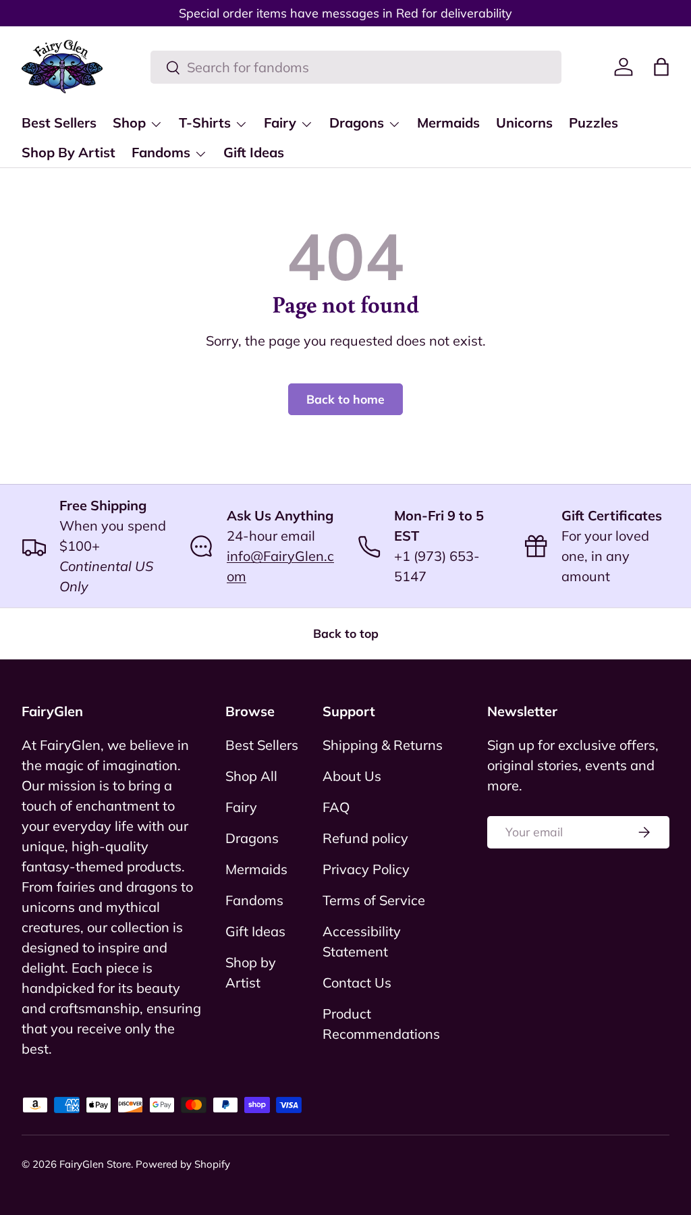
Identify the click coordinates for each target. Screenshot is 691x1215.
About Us (352, 775)
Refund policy (365, 838)
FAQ (336, 807)
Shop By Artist (68, 152)
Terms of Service (374, 900)
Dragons (252, 838)
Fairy (241, 807)
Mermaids (448, 122)
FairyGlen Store (95, 1164)
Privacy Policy (366, 869)
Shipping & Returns (383, 744)
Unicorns (524, 122)
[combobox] (355, 67)
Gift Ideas (253, 152)
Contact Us (357, 982)
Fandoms (254, 900)
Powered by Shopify (183, 1164)
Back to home (345, 399)
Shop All (251, 775)
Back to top (346, 633)
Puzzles (593, 122)
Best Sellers (59, 122)
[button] (661, 67)
